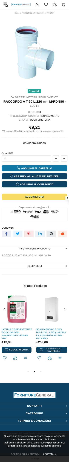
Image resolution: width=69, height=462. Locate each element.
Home (17, 13)
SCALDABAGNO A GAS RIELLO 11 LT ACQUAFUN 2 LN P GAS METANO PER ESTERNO (51, 334)
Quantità (7, 153)
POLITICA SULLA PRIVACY (25, 454)
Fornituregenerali (21, 4)
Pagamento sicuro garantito (34, 207)
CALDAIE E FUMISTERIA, (24, 97)
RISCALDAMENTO (48, 97)
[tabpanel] (17, 331)
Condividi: (8, 228)
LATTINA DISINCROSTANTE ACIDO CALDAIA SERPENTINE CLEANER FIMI (17, 334)
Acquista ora (34, 197)
